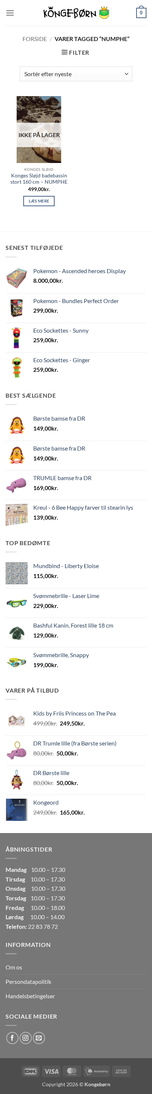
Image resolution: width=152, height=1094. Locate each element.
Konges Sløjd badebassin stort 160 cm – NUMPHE (39, 179)
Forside (35, 38)
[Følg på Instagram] (26, 1038)
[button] (10, 13)
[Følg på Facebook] (12, 1038)
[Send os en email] (39, 1038)
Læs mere (39, 200)
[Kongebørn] (76, 13)
